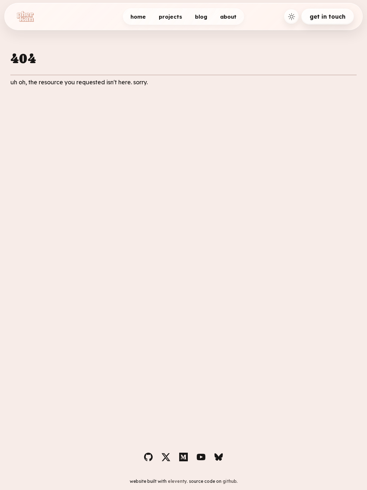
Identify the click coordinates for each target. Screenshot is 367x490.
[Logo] (25, 16)
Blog (201, 16)
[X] (166, 457)
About (228, 16)
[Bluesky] (218, 457)
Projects (170, 16)
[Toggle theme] (291, 16)
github (230, 481)
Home (138, 16)
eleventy (177, 481)
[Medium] (183, 457)
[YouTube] (201, 457)
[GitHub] (148, 457)
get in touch (327, 16)
